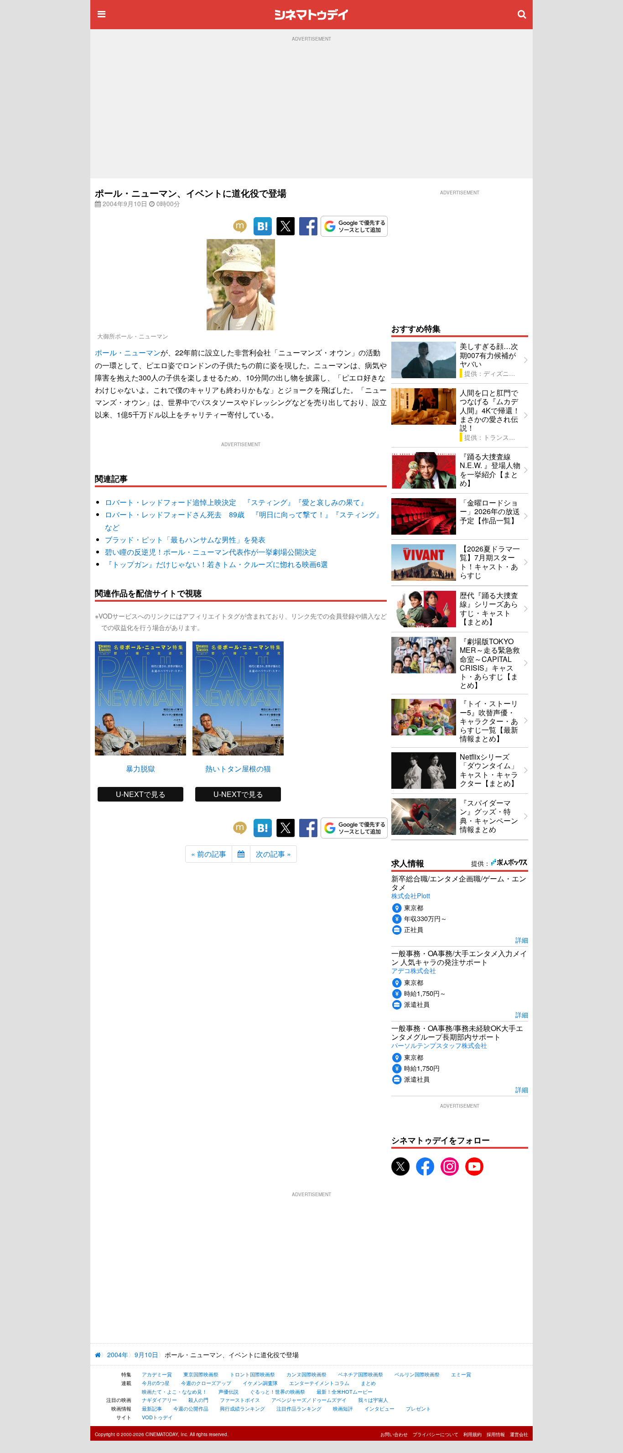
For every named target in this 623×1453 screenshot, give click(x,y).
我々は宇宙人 (373, 1399)
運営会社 (519, 1434)
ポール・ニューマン (128, 352)
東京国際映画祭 (200, 1374)
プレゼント (418, 1408)
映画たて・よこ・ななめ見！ (174, 1391)
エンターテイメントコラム (319, 1382)
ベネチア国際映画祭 (360, 1374)
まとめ (368, 1382)
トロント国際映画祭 (252, 1374)
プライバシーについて (435, 1434)
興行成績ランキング (242, 1408)
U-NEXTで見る (141, 794)
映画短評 (343, 1408)
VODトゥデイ (157, 1417)
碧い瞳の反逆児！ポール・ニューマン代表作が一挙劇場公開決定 (211, 552)
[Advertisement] (311, 110)
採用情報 (496, 1434)
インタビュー (379, 1408)
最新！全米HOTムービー (345, 1391)
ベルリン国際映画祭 (417, 1374)
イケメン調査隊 (260, 1382)
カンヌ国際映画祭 (306, 1374)
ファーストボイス (240, 1399)
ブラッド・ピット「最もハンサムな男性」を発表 (185, 539)
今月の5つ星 (156, 1382)
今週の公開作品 (190, 1408)
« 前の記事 (208, 854)
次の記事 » (273, 854)
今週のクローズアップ (206, 1382)
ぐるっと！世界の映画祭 (277, 1391)
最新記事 (152, 1408)
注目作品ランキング (299, 1408)
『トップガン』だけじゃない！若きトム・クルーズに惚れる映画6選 (216, 564)
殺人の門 (198, 1399)
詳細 (521, 939)
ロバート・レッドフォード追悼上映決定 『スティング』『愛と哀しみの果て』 (236, 502)
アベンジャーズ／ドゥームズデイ (309, 1399)
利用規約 (472, 1434)
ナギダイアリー (159, 1399)
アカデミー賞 (157, 1374)
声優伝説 (228, 1391)
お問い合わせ (394, 1434)
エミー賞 (461, 1374)
